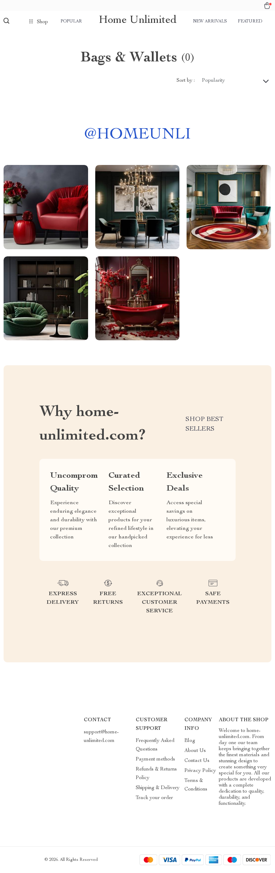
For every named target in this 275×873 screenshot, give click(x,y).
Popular (71, 21)
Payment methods (155, 759)
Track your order (154, 798)
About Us (195, 750)
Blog (189, 740)
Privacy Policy (200, 770)
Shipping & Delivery (157, 788)
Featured (250, 21)
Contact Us (196, 760)
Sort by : (186, 80)
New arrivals (210, 21)
